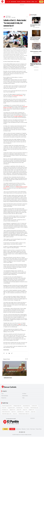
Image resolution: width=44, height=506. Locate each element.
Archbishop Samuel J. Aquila (24, 413)
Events (13, 411)
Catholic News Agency (7, 413)
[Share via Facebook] (3, 353)
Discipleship (19, 407)
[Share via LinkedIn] (9, 353)
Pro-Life (26, 407)
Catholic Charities (6, 411)
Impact (33, 411)
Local (2, 393)
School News (20, 411)
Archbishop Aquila (17, 405)
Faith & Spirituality (4, 395)
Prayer (4, 407)
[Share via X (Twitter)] (6, 353)
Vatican (19, 409)
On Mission (24, 393)
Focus (15, 413)
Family (27, 411)
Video (23, 397)
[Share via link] (11, 353)
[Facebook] (19, 432)
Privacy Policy (39, 429)
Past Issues (32, 429)
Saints (25, 409)
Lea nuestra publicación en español (11, 418)
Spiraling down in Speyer (8, 377)
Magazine (13, 409)
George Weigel (27, 405)
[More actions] (27, 16)
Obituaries (24, 429)
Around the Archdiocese (7, 405)
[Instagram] (22, 432)
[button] (36, 1)
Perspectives (3, 397)
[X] (21, 432)
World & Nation (6, 349)
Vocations (35, 405)
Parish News (5, 409)
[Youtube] (24, 432)
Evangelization (11, 407)
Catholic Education (34, 407)
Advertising (18, 429)
